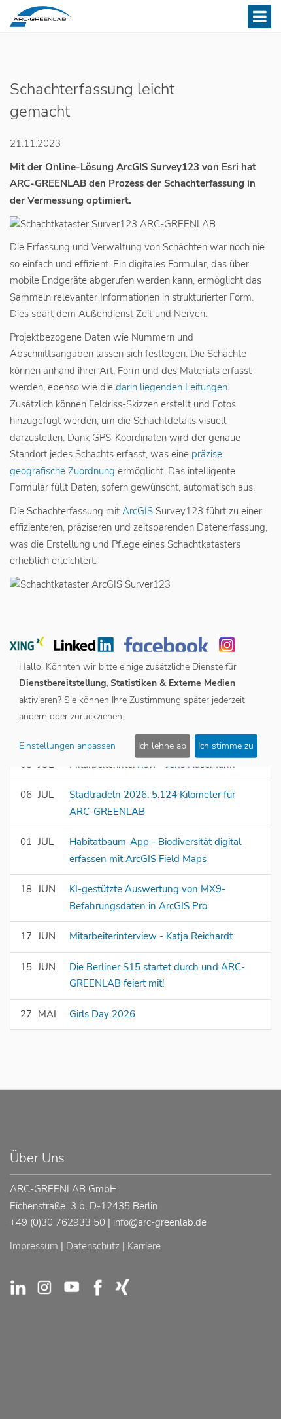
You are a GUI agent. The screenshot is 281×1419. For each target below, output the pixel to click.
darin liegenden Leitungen (171, 387)
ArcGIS (136, 511)
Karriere (144, 1246)
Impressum (34, 1246)
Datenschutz (93, 1246)
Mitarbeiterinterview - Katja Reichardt (151, 936)
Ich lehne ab (162, 746)
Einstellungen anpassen (67, 746)
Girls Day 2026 (102, 1014)
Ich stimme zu (226, 746)
